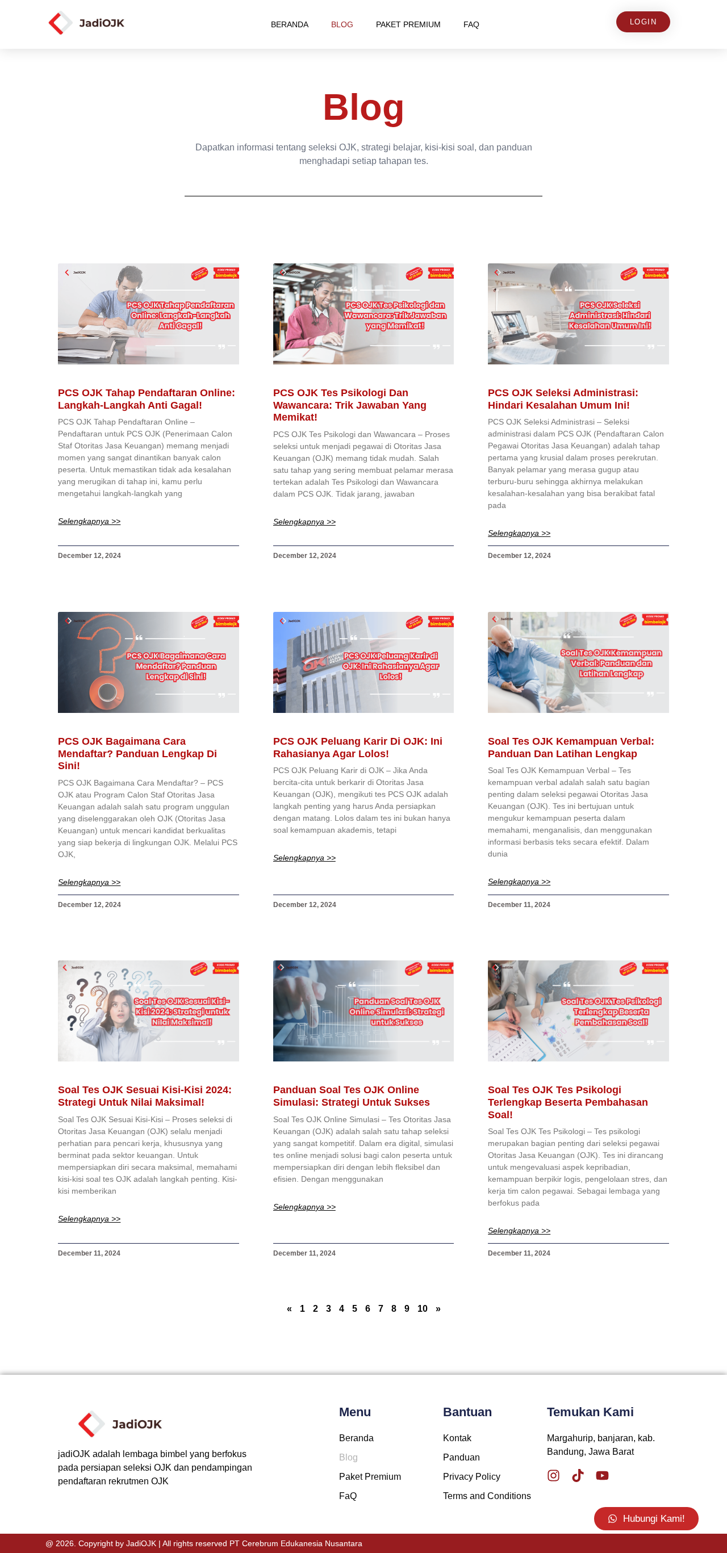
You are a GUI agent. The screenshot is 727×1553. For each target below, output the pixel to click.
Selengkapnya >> (89, 521)
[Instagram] (553, 1475)
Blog (342, 24)
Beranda (289, 24)
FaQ (471, 24)
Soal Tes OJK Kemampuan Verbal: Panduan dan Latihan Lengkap (571, 747)
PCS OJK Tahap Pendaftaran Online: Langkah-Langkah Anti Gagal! (146, 399)
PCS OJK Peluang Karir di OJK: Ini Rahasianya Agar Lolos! (357, 747)
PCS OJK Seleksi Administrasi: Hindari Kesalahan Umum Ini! (563, 399)
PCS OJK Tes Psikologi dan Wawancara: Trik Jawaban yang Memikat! (350, 405)
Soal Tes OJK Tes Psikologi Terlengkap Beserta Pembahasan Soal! (568, 1102)
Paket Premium (408, 24)
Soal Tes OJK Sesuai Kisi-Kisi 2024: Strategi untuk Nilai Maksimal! (145, 1096)
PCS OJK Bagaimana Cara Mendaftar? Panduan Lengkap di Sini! (137, 753)
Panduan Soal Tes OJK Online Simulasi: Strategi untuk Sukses (351, 1096)
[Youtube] (602, 1475)
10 (422, 1308)
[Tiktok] (577, 1475)
